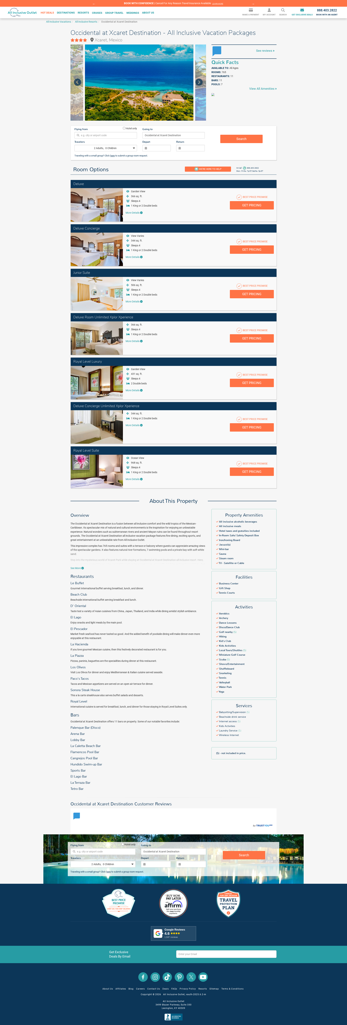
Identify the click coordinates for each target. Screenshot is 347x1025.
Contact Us (153, 989)
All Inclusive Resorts (86, 21)
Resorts (202, 989)
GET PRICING (251, 205)
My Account (269, 15)
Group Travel (114, 12)
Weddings (132, 12)
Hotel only (131, 128)
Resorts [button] (83, 12)
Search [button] (283, 15)
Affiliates (120, 989)
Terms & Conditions (232, 989)
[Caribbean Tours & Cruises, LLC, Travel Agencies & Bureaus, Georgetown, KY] (174, 1017)
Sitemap (214, 989)
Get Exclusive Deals (302, 15)
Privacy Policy (188, 989)
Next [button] (253, 3)
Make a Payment (250, 15)
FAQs (174, 989)
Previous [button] (94, 3)
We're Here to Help (209, 169)
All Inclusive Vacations (58, 21)
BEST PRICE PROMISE (255, 197)
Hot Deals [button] (47, 12)
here (112, 155)
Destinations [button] (66, 12)
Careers (140, 989)
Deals (165, 989)
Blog (131, 989)
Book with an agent (327, 12)
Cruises (97, 12)
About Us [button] (148, 12)
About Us (107, 989)
